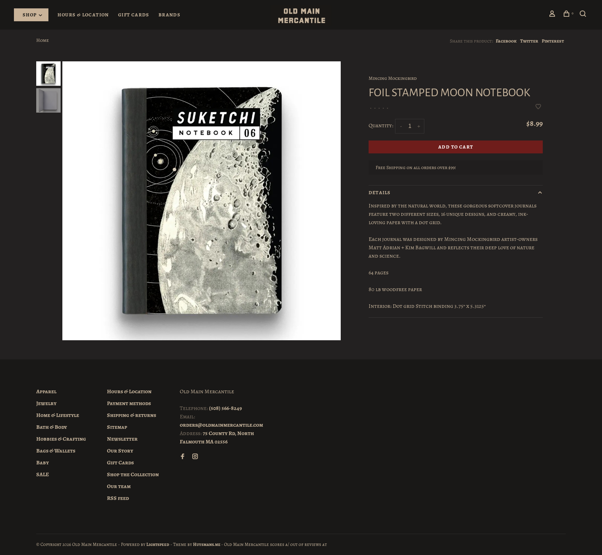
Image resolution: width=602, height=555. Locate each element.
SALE (42, 474)
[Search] (584, 15)
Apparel (46, 391)
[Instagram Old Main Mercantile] (195, 457)
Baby (42, 462)
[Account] (553, 15)
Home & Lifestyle (57, 415)
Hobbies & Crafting (61, 439)
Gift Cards (133, 15)
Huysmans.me (207, 544)
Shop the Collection (133, 474)
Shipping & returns (131, 415)
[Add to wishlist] (538, 107)
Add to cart (455, 147)
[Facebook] (182, 457)
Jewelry (46, 403)
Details (380, 192)
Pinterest (553, 41)
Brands (169, 15)
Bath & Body (51, 427)
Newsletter (122, 439)
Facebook (506, 41)
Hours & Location (83, 15)
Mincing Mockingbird (393, 78)
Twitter (529, 41)
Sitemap (117, 427)
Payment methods (129, 403)
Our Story (120, 451)
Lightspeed (157, 544)
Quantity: (381, 125)
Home (42, 40)
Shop (30, 15)
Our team (119, 486)
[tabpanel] (201, 200)
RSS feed (118, 498)
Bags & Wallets (55, 451)
